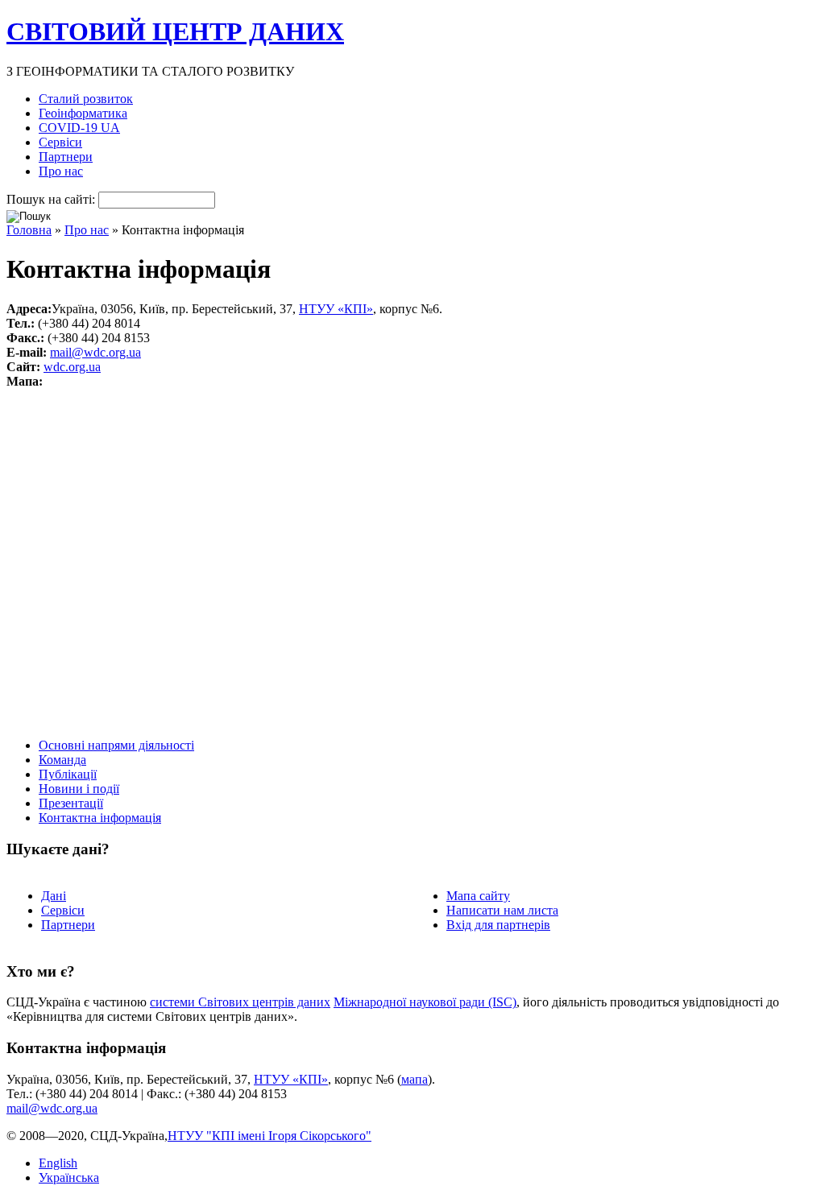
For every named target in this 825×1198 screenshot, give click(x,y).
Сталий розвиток (86, 98)
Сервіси (60, 142)
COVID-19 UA (79, 127)
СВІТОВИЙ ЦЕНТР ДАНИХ (175, 31)
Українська (69, 1177)
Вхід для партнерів (498, 925)
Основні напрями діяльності (116, 745)
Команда (62, 759)
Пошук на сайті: (52, 199)
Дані (53, 896)
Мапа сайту (478, 896)
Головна (29, 230)
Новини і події (79, 788)
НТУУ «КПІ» (336, 309)
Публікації (68, 774)
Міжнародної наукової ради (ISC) (425, 1002)
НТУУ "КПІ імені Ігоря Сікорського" (269, 1135)
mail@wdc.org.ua (95, 352)
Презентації (71, 803)
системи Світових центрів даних (240, 1002)
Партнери (66, 156)
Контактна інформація (100, 817)
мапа (414, 1079)
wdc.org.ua (72, 367)
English (58, 1163)
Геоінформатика (83, 113)
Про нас (61, 171)
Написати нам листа (502, 910)
